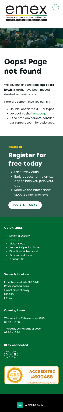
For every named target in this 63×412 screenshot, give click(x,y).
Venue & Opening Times (25, 247)
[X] (7, 354)
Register (14, 240)
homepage (39, 114)
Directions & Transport (23, 251)
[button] (55, 7)
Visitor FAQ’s (17, 244)
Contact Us (16, 259)
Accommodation (20, 255)
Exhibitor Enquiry (19, 236)
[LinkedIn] (15, 354)
